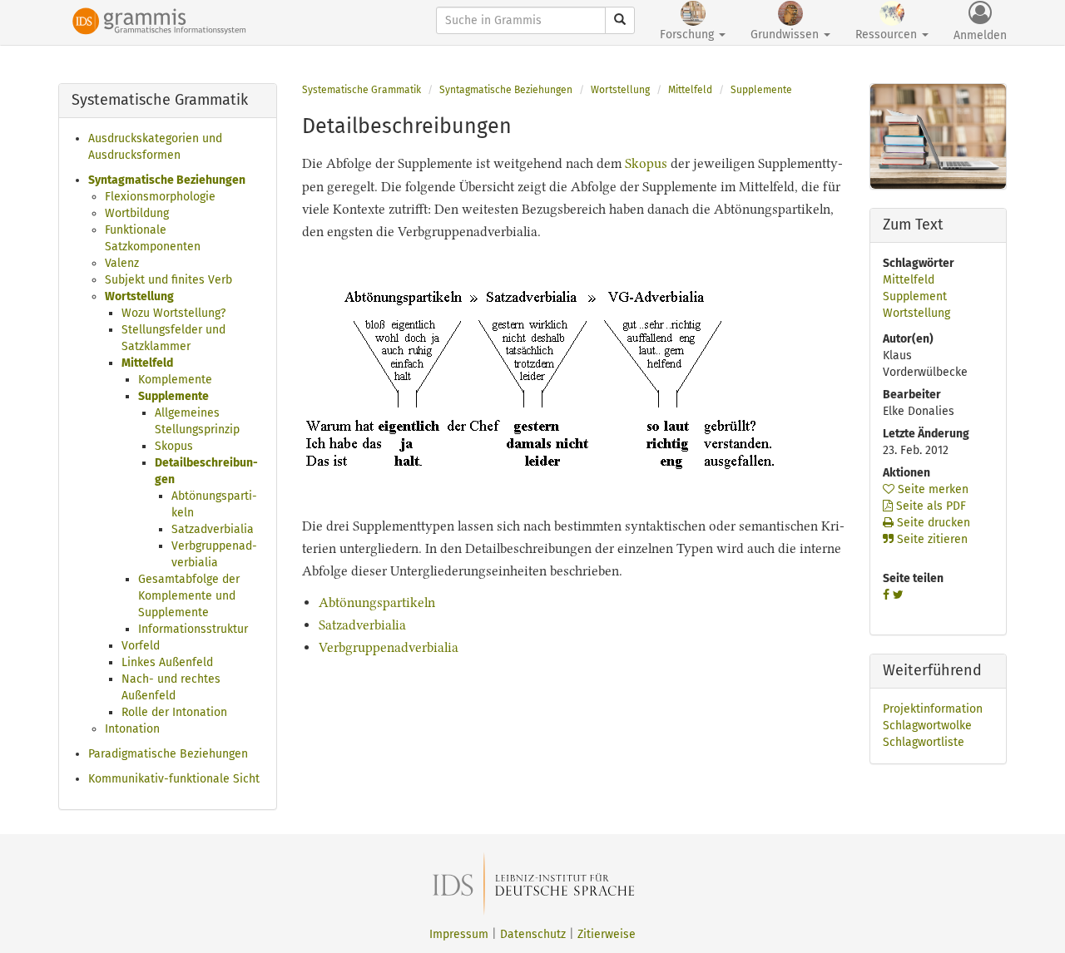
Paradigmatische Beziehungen (168, 754)
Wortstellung (139, 296)
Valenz (122, 263)
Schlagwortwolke (927, 725)
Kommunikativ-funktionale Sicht (174, 779)
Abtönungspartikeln (377, 602)
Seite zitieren (931, 539)
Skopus (174, 446)
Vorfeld (140, 646)
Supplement (915, 296)
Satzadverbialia (212, 529)
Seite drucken (932, 523)
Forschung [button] (688, 34)
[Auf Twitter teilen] (898, 595)
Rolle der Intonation (174, 712)
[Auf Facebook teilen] (886, 595)
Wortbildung (137, 213)
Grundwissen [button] (786, 34)
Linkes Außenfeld (167, 662)
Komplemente (175, 380)
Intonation (132, 729)
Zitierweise (606, 934)
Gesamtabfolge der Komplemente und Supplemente (189, 596)
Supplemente (173, 396)
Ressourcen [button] (887, 34)
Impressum (458, 934)
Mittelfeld (147, 363)
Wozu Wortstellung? (173, 313)
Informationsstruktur (193, 629)
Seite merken (931, 489)
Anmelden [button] (980, 35)
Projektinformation (933, 709)
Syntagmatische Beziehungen (166, 180)
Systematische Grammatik (361, 90)
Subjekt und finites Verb (168, 280)
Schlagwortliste (923, 742)
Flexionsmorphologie (160, 197)
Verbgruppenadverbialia (388, 647)
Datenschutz (533, 934)
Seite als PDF (929, 506)
